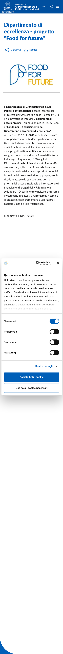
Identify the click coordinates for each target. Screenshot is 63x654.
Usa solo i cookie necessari (32, 387)
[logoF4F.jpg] (31, 74)
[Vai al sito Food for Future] (8, 12)
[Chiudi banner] (58, 263)
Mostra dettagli (44, 366)
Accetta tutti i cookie (31, 377)
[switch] (54, 331)
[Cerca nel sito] (52, 6)
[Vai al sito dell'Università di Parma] (9, 7)
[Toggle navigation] (58, 6)
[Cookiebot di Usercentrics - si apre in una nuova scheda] (38, 263)
